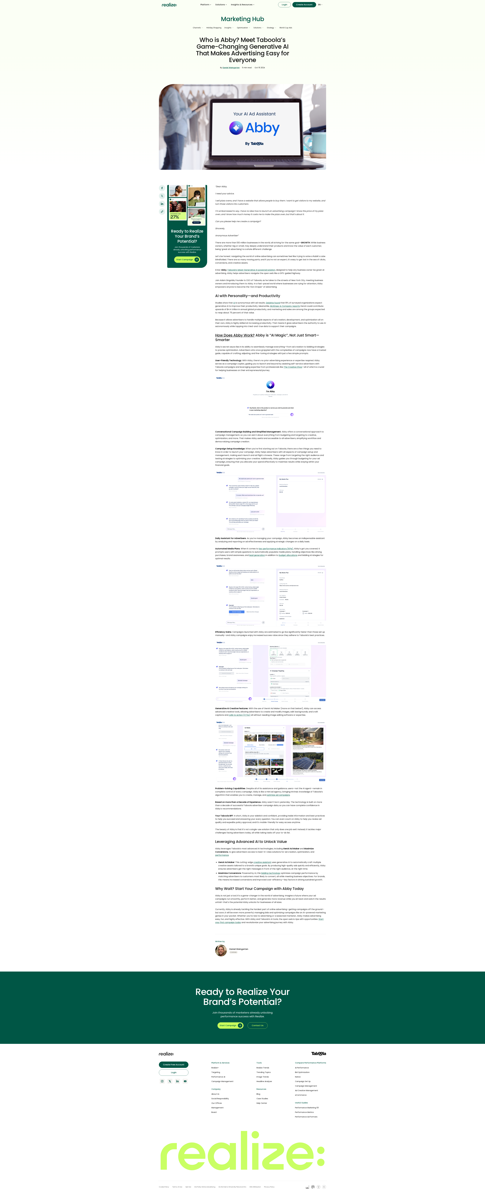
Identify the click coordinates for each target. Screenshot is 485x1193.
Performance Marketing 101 (307, 1107)
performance (222, 855)
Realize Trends (263, 1067)
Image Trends (263, 1077)
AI (234, 302)
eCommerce (301, 1095)
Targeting (215, 1072)
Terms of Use (177, 1187)
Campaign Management (222, 1081)
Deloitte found (273, 302)
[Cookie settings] (324, 1187)
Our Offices (216, 1103)
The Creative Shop (293, 367)
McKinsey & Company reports (285, 306)
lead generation (257, 555)
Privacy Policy (269, 1187)
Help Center (262, 1103)
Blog (258, 1094)
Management (217, 1107)
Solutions (220, 4)
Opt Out (188, 1187)
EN (319, 4)
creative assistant (262, 862)
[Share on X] (162, 196)
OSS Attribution (255, 1187)
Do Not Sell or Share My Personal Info (232, 1187)
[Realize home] (169, 4)
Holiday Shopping (213, 27)
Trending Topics (264, 1072)
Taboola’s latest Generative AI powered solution (251, 269)
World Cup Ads (286, 27)
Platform (204, 4)
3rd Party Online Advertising (204, 1187)
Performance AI (218, 1077)
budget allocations (288, 555)
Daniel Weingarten (231, 67)
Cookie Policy (164, 1187)
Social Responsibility (220, 1098)
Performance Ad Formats (306, 1117)
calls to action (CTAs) (239, 715)
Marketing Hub (242, 19)
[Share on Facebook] (162, 188)
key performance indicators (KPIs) (276, 548)
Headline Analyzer (264, 1081)
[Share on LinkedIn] (162, 204)
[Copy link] (162, 211)
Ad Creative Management (306, 1090)
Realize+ (215, 1067)
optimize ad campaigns (278, 795)
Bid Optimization (302, 1072)
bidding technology (270, 873)
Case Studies (262, 1098)
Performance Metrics (304, 1112)
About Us (215, 1094)
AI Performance (302, 1067)
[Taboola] (318, 1053)
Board (213, 1112)
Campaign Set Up (303, 1081)
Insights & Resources (241, 4)
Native (298, 1077)
